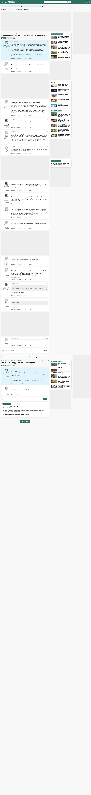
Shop (37, 2)
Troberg (6, 224)
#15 (47, 338)
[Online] (7, 121)
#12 (47, 268)
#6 (47, 146)
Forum (28, 2)
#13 (47, 283)
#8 (47, 194)
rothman (6, 150)
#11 (47, 257)
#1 (47, 41)
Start (18, 2)
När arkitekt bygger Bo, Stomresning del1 (34, 380)
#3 (47, 100)
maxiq (6, 103)
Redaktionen (6, 45)
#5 (47, 131)
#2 (47, 62)
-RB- (6, 390)
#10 (47, 221)
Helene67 (6, 342)
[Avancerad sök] (70, 2)
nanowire (6, 287)
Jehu (6, 271)
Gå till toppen (25, 421)
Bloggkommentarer (39, 357)
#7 (47, 181)
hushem (6, 260)
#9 (47, 206)
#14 (47, 299)
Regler (27, 9)
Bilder (32, 2)
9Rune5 (6, 65)
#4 (47, 119)
